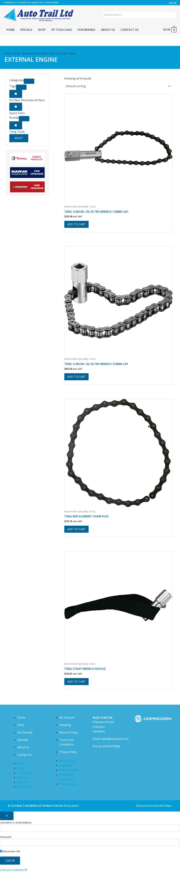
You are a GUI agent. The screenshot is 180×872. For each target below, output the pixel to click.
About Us (23, 747)
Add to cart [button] (76, 224)
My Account (67, 717)
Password (5, 837)
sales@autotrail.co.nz (115, 739)
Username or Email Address (16, 822)
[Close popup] (7, 816)
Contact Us (24, 755)
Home (8, 53)
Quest (75, 805)
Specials (22, 740)
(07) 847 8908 (111, 746)
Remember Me (11, 851)
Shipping (65, 725)
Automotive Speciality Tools (38, 53)
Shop (17, 53)
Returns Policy (68, 732)
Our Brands (25, 732)
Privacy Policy (68, 752)
